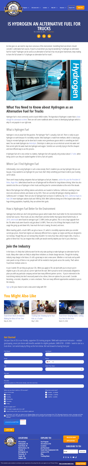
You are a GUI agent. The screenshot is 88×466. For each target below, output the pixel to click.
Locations (45, 7)
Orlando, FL (21, 450)
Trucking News (50, 32)
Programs (25, 7)
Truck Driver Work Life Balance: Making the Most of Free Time (14, 317)
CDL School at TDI (46, 444)
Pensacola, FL (22, 454)
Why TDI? (53, 7)
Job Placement (45, 448)
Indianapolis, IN (23, 444)
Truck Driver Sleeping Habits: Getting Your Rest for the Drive (71, 317)
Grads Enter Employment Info (49, 450)
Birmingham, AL (23, 452)
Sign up (8, 286)
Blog (42, 454)
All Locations (22, 442)
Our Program (44, 442)
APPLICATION (71, 441)
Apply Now (80, 7)
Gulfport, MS (22, 458)
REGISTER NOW (71, 437)
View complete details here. (66, 463)
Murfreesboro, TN (23, 448)
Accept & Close (80, 463)
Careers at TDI (45, 452)
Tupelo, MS (21, 456)
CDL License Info (35, 7)
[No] (86, 463)
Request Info (71, 7)
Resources (62, 7)
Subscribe (82, 451)
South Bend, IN (22, 446)
